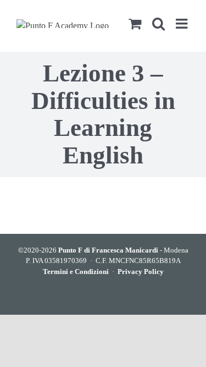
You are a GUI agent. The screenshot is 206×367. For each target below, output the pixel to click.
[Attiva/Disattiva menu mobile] (183, 23)
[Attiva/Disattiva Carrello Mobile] (135, 23)
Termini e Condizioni (76, 271)
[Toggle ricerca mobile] (158, 23)
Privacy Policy (141, 271)
